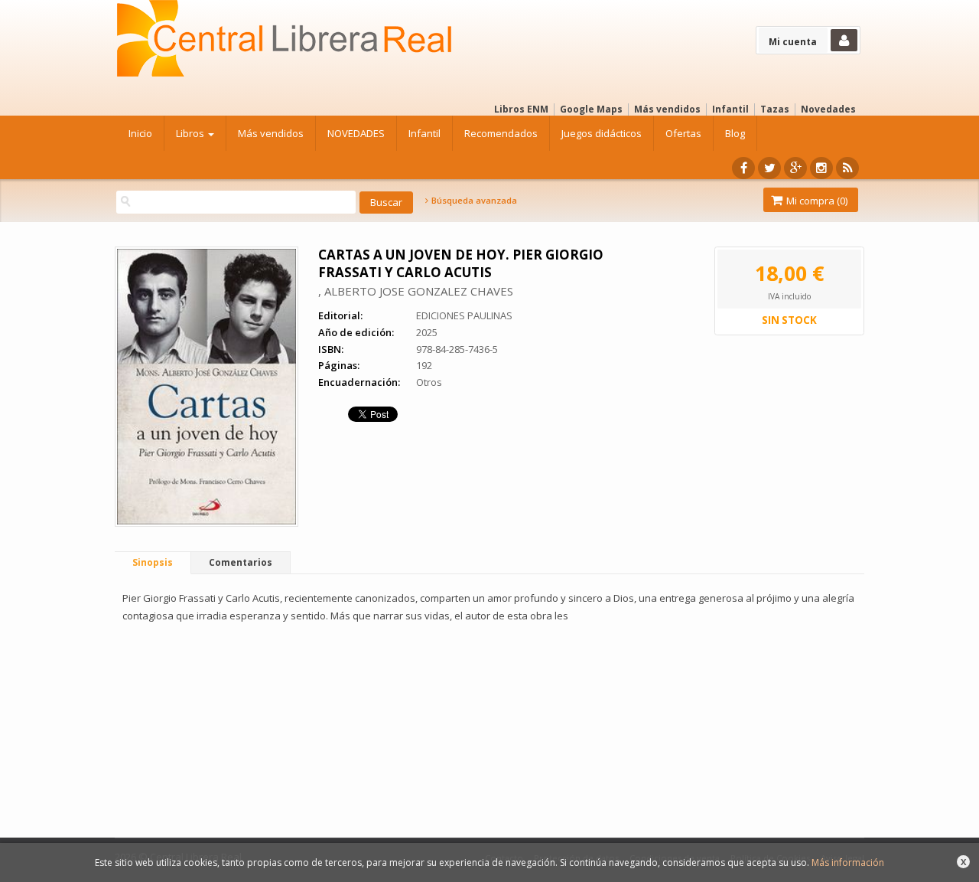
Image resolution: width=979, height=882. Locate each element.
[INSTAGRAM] (821, 168)
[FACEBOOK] (743, 168)
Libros (191, 133)
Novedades (828, 109)
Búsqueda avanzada (473, 200)
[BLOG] (847, 168)
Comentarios (240, 562)
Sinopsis (152, 562)
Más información (847, 862)
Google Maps (591, 109)
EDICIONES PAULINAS (464, 315)
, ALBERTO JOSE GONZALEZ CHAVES (415, 291)
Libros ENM (521, 109)
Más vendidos (667, 109)
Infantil (730, 109)
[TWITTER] (769, 168)
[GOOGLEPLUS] (795, 168)
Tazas (774, 109)
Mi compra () (815, 200)
